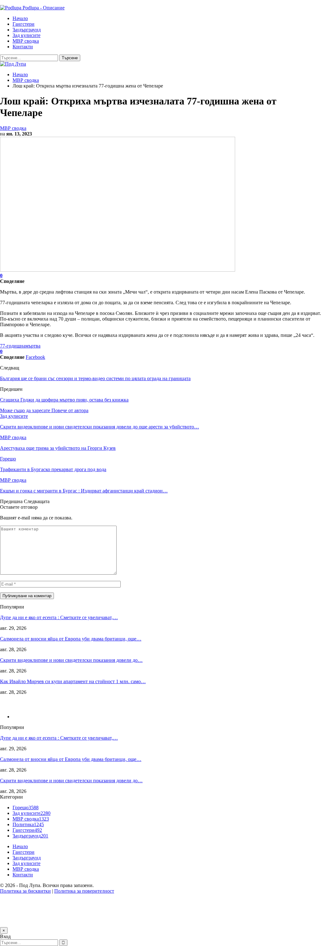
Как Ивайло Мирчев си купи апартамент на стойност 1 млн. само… (73, 681)
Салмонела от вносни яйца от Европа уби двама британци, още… (70, 638)
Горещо (8, 458)
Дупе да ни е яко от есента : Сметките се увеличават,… (59, 617)
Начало (20, 18)
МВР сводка (26, 41)
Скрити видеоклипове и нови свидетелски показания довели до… (71, 660)
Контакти (23, 46)
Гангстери (23, 24)
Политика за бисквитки (25, 891)
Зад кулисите (26, 35)
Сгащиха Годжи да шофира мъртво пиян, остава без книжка (64, 399)
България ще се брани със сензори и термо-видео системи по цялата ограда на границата (95, 378)
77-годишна (12, 345)
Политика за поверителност (84, 891)
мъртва (32, 345)
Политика (28, 824)
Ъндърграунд (27, 29)
